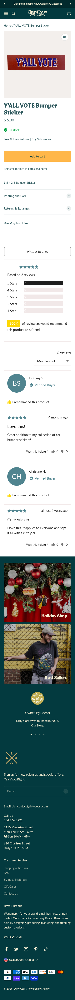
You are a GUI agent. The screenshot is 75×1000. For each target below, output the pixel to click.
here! (44, 168)
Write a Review (37, 251)
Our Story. (37, 725)
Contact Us (11, 893)
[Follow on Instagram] (26, 949)
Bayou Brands (54, 918)
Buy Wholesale (41, 139)
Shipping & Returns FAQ (16, 870)
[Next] (70, 4)
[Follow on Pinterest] (35, 949)
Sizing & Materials (15, 879)
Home (8, 25)
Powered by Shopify (39, 988)
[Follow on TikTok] (45, 949)
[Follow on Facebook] (6, 949)
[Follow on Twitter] (16, 949)
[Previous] (4, 4)
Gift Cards (10, 886)
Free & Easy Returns (16, 139)
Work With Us (13, 936)
